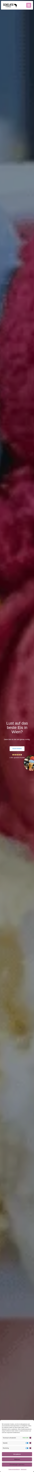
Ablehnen (17, 1459)
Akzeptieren (17, 1454)
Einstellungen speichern (17, 1464)
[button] (28, 5)
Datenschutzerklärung (14, 1469)
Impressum (23, 1469)
